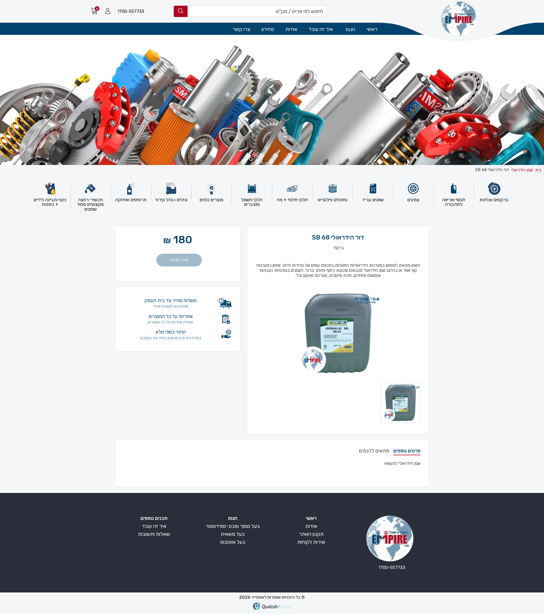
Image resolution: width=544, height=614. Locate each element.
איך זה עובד (321, 29)
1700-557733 (131, 11)
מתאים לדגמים (374, 451)
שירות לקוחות (311, 542)
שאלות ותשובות (154, 534)
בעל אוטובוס (232, 542)
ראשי (372, 29)
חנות (232, 518)
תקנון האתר (311, 534)
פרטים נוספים (406, 451)
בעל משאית (233, 534)
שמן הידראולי (522, 170)
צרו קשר (241, 29)
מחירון (268, 29)
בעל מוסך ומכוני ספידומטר (233, 526)
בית (538, 170)
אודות (291, 29)
